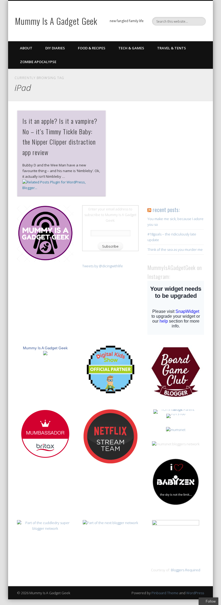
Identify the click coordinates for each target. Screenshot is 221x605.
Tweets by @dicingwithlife (102, 266)
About (26, 48)
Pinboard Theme (164, 592)
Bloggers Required (185, 570)
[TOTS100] (175, 413)
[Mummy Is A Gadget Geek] (45, 260)
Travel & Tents (171, 48)
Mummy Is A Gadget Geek (56, 21)
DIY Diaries (55, 48)
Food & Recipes (91, 48)
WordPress (195, 592)
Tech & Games (131, 48)
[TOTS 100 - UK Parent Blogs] (175, 409)
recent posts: (166, 210)
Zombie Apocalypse (38, 61)
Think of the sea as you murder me (175, 249)
